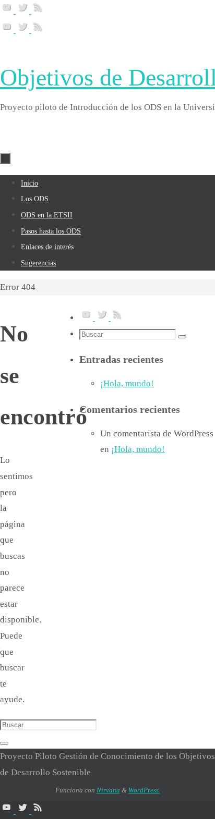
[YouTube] (8, 11)
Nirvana (108, 790)
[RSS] (38, 11)
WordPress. (144, 790)
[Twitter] (23, 11)
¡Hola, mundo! (127, 383)
